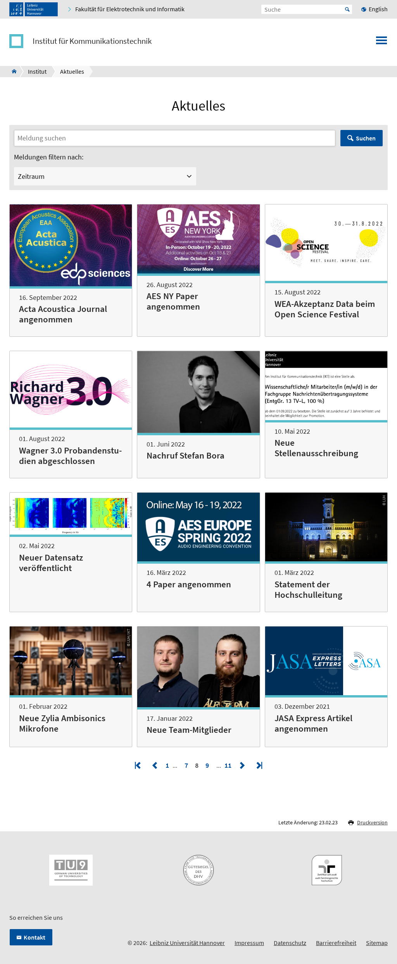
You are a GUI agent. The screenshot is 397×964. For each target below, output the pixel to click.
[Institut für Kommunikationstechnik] (12, 71)
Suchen (366, 138)
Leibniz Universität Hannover (187, 943)
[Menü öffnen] (381, 43)
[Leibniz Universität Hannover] (33, 9)
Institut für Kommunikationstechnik (92, 41)
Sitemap (377, 943)
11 (228, 765)
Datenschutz (290, 943)
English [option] (378, 9)
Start (347, 9)
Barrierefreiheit (336, 943)
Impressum (249, 943)
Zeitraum (31, 176)
